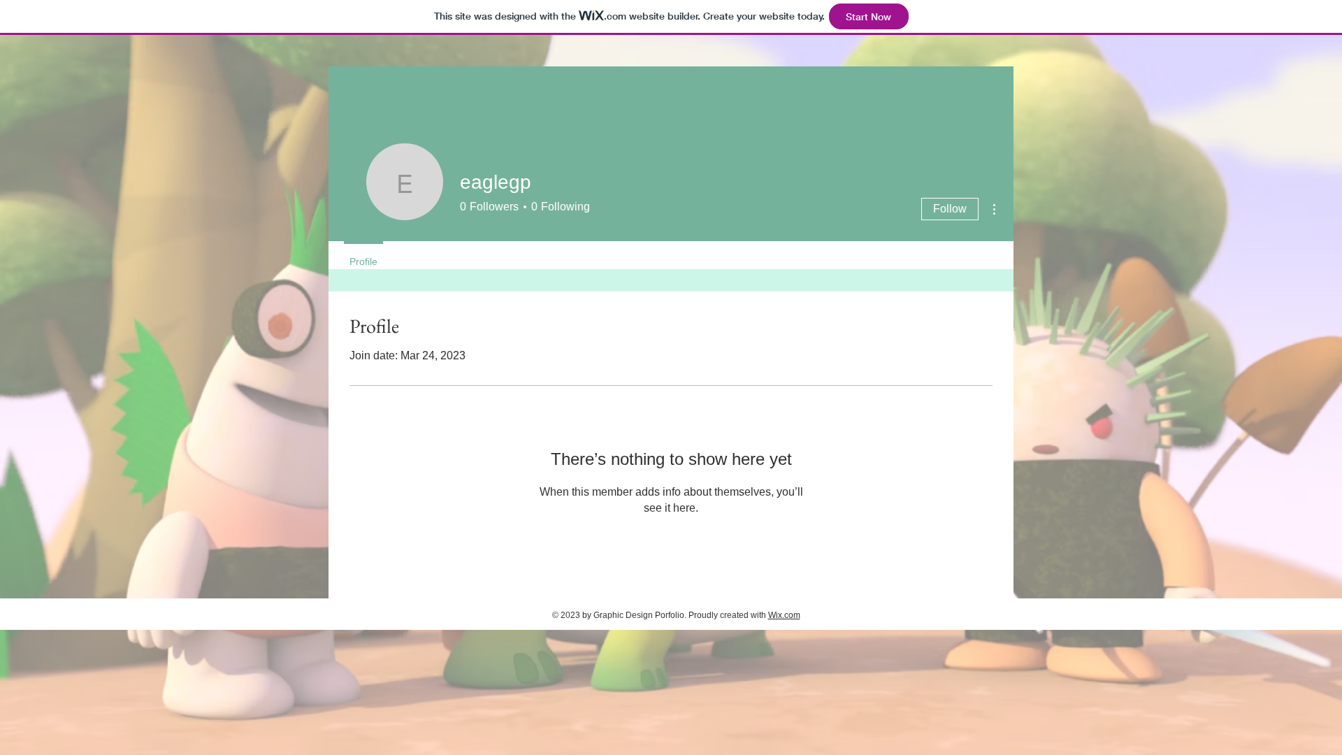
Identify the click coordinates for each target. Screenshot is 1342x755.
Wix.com (784, 615)
